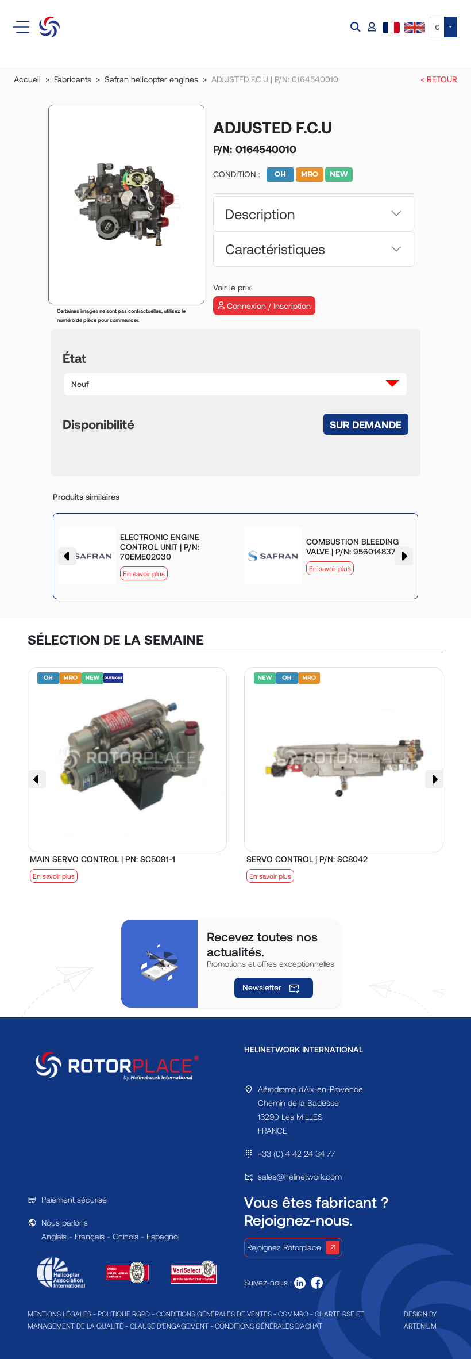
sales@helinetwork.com (300, 1176)
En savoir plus (144, 573)
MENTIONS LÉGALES (59, 1314)
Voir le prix (232, 287)
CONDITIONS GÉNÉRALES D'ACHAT (268, 1326)
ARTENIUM (420, 1326)
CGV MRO (293, 1314)
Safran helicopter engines (151, 79)
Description (260, 213)
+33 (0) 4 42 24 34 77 (296, 1153)
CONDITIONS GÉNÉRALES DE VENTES (214, 1314)
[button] (356, 27)
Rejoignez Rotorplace (284, 1247)
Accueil (27, 79)
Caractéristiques (275, 248)
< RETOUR (438, 79)
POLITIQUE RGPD (124, 1314)
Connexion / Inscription (268, 306)
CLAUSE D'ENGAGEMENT (169, 1326)
